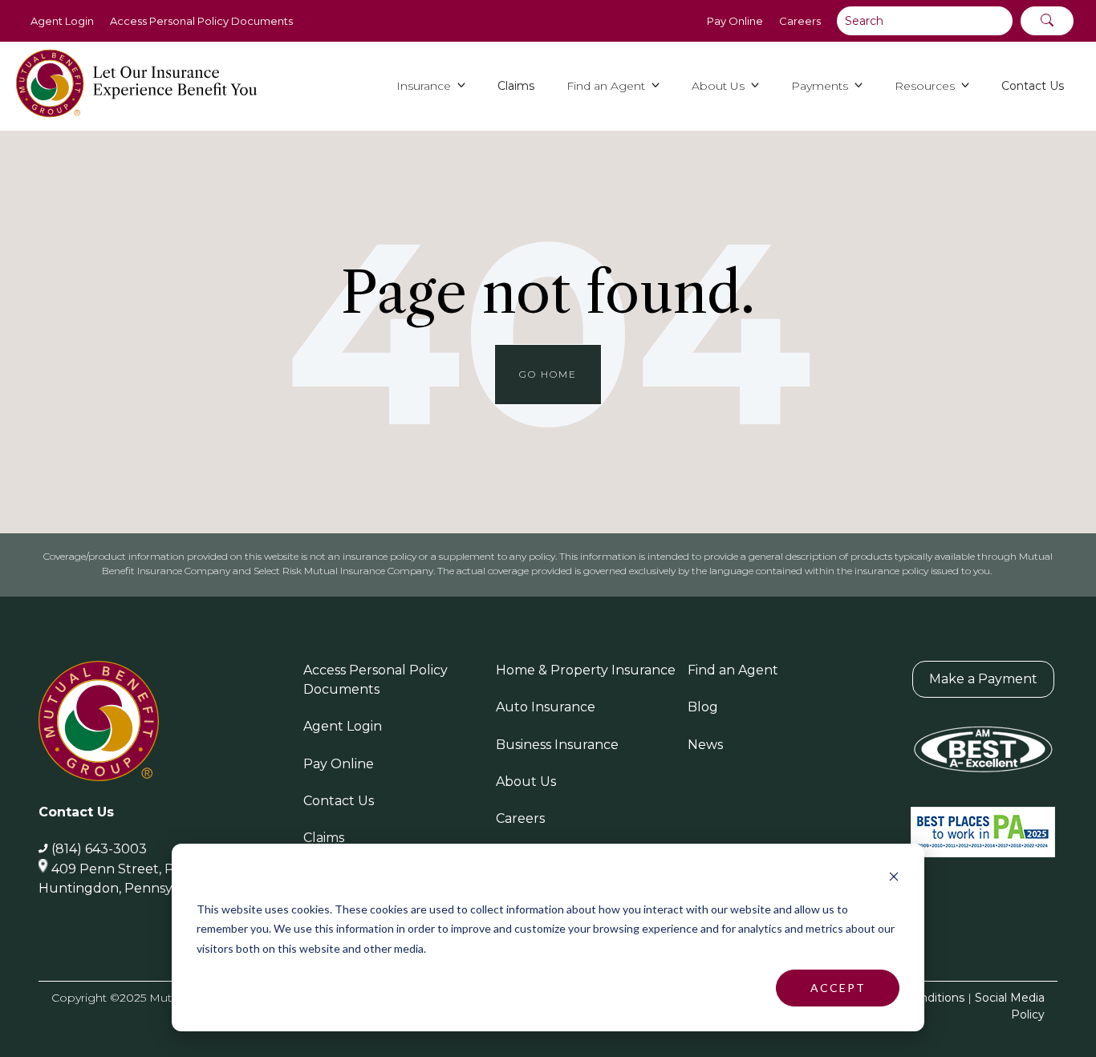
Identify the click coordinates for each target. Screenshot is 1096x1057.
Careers (800, 20)
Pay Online (735, 20)
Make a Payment (983, 678)
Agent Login (62, 20)
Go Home (548, 374)
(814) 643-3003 (99, 849)
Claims (323, 837)
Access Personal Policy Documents (201, 20)
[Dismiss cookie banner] (893, 879)
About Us (526, 781)
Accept (838, 987)
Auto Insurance (545, 707)
